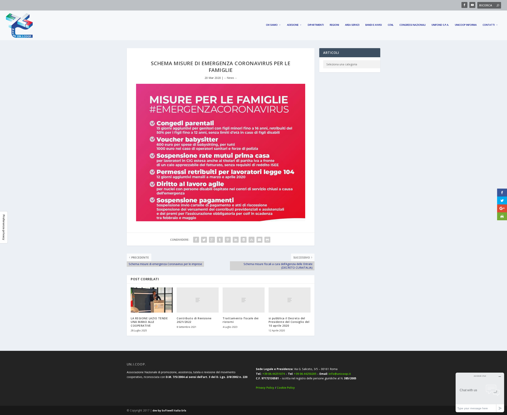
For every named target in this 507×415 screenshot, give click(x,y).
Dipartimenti (316, 25)
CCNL (391, 25)
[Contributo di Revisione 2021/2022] (198, 300)
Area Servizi (352, 25)
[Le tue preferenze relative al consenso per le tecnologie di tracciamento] (4, 227)
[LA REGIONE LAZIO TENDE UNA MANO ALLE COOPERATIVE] (152, 300)
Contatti (489, 25)
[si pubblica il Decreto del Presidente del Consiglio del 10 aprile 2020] (290, 300)
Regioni (334, 25)
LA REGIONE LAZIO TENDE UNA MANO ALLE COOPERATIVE (149, 321)
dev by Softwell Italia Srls (169, 410)
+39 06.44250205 (305, 374)
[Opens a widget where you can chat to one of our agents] (480, 392)
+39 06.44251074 (273, 374)
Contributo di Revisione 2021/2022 (194, 320)
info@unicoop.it (340, 374)
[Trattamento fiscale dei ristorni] (244, 300)
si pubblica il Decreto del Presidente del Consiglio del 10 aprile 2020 (289, 321)
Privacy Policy (265, 387)
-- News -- (230, 78)
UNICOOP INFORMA (466, 25)
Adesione (292, 25)
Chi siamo (272, 25)
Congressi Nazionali (412, 25)
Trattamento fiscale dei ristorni (241, 320)
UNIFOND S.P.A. (440, 25)
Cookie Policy (286, 387)
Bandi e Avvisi (373, 25)
